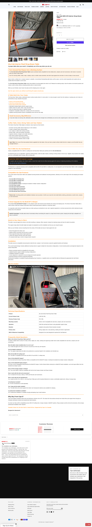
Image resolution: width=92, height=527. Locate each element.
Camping (42, 6)
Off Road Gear (62, 6)
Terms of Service (11, 508)
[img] (4, 441)
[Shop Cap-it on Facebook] (49, 512)
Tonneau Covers (35, 6)
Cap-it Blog (29, 512)
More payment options (70, 45)
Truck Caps (27, 6)
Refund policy (11, 510)
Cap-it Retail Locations (31, 504)
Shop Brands (20, 6)
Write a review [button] (77, 429)
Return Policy (10, 506)
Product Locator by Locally (63, 48)
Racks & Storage (71, 6)
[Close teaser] (16, 524)
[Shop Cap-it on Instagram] (47, 512)
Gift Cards (29, 508)
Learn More (78, 25)
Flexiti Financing (30, 514)
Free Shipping (59, 27)
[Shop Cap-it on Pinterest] (53, 512)
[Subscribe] (62, 508)
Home (15, 6)
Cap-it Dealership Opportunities (33, 506)
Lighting (47, 6)
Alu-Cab (59, 14)
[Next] (52, 59)
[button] (60, 19)
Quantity (59, 32)
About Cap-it (29, 510)
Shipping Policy (11, 504)
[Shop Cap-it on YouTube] (51, 512)
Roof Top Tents (54, 6)
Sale (77, 6)
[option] (46, 1)
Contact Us (29, 516)
